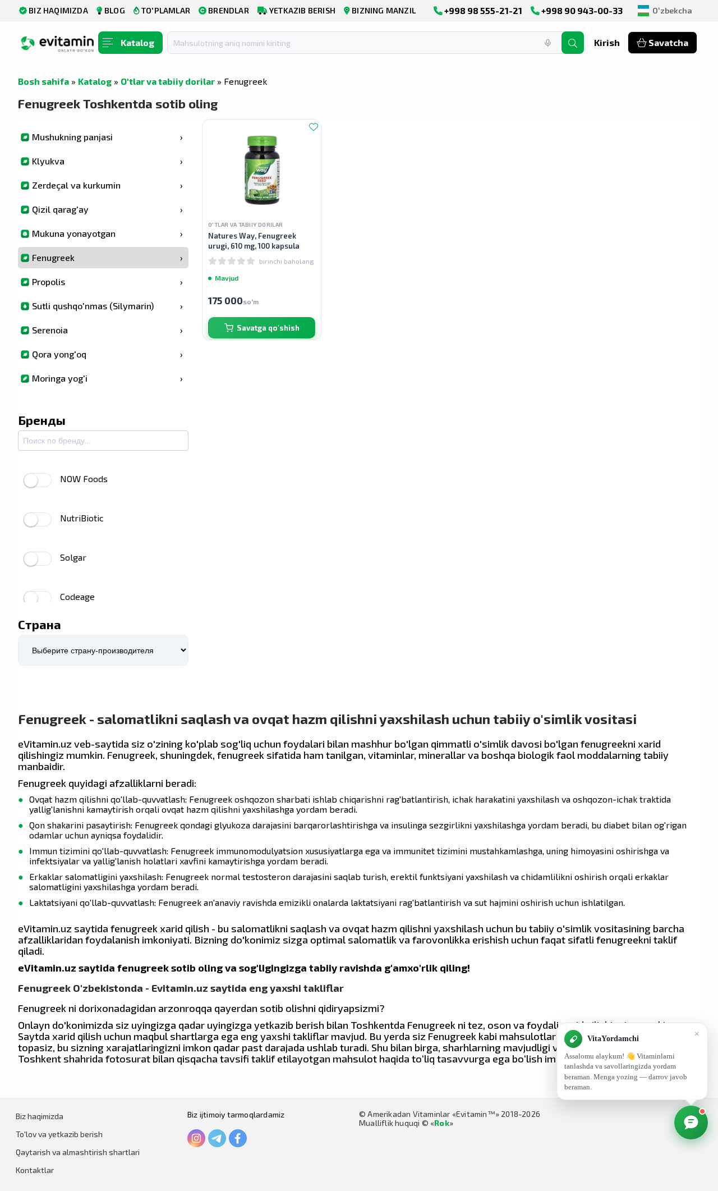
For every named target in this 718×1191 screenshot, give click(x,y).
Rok (441, 1123)
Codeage (77, 596)
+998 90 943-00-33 (581, 10)
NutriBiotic (82, 517)
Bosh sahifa (43, 81)
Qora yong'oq (107, 354)
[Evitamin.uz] (57, 46)
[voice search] (547, 42)
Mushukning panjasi (107, 136)
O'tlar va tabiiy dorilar (168, 81)
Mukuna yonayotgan (107, 233)
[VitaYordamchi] (691, 1122)
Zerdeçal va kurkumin (107, 185)
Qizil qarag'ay (107, 209)
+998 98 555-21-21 (482, 10)
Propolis (107, 281)
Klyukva (107, 160)
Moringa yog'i (107, 378)
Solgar (73, 557)
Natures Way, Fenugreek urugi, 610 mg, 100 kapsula (254, 240)
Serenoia (107, 329)
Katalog (95, 81)
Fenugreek (107, 257)
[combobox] (371, 42)
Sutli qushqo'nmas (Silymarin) (107, 305)
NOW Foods (84, 478)
